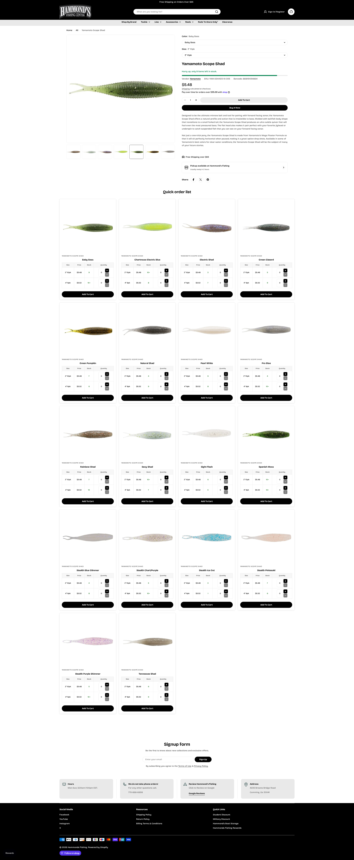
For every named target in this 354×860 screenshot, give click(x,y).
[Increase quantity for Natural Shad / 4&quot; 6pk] (166, 384)
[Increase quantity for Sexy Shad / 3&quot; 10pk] (166, 477)
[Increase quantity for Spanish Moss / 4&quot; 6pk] (285, 488)
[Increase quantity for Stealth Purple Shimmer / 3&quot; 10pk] (107, 685)
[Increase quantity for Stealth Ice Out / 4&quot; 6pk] (226, 591)
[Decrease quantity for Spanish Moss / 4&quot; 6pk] (285, 492)
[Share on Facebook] (193, 179)
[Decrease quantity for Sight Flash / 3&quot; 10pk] (226, 482)
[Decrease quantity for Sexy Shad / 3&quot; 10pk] (166, 482)
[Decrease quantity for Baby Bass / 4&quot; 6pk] (107, 285)
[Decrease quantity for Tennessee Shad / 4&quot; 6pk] (166, 699)
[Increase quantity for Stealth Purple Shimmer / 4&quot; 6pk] (107, 695)
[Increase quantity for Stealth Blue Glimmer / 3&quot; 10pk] (107, 581)
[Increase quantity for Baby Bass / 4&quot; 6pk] (107, 281)
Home (69, 30)
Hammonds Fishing (77, 847)
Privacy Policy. (201, 766)
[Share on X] (200, 179)
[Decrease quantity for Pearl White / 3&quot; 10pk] (226, 378)
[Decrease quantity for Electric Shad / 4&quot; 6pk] (226, 285)
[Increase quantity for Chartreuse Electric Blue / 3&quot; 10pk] (166, 270)
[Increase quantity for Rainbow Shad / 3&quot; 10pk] (107, 477)
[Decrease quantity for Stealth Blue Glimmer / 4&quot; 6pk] (107, 595)
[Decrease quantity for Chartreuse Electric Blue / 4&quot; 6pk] (166, 285)
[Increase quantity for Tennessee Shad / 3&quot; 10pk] (166, 685)
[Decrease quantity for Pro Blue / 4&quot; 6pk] (285, 388)
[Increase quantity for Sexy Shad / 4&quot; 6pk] (166, 488)
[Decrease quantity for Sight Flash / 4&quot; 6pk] (226, 492)
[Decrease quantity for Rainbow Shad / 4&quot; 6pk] (107, 492)
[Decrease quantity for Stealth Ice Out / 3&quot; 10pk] (226, 585)
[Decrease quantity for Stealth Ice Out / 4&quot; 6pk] (226, 595)
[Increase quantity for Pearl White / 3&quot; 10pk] (226, 374)
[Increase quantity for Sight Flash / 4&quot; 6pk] (226, 488)
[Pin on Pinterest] (208, 179)
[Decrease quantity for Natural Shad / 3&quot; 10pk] (166, 378)
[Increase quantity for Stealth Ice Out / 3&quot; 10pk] (226, 581)
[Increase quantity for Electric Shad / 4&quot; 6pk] (226, 281)
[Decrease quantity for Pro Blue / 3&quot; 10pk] (285, 378)
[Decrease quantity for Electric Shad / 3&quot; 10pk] (226, 275)
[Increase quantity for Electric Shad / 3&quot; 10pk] (226, 270)
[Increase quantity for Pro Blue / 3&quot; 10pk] (285, 374)
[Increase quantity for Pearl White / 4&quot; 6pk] (226, 384)
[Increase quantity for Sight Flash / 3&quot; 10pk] (226, 477)
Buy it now (234, 108)
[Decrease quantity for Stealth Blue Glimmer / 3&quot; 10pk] (107, 585)
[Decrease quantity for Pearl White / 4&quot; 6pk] (226, 388)
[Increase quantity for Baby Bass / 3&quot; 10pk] (107, 270)
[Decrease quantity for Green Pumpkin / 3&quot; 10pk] (107, 378)
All (77, 30)
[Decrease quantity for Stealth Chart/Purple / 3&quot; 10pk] (166, 585)
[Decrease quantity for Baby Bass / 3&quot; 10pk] (107, 275)
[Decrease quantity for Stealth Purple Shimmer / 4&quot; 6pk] (107, 699)
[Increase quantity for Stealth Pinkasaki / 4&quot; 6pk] (285, 591)
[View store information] (283, 167)
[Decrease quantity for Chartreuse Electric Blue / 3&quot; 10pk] (166, 275)
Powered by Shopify (98, 847)
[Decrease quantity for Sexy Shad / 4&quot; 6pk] (166, 492)
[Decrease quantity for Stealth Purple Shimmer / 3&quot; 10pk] (107, 689)
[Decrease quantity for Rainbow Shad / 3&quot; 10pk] (107, 482)
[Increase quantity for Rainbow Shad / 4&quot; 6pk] (107, 488)
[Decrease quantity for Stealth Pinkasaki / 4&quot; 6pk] (285, 595)
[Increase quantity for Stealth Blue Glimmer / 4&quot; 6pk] (107, 591)
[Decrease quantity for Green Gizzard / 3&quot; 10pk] (285, 275)
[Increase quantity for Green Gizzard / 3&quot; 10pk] (285, 270)
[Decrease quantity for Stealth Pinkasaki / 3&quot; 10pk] (285, 585)
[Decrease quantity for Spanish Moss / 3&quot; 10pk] (285, 482)
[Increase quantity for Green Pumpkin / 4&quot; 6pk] (107, 384)
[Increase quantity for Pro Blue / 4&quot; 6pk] (285, 384)
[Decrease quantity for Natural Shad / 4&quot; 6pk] (166, 388)
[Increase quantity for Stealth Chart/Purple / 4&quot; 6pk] (166, 591)
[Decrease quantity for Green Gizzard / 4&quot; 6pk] (285, 285)
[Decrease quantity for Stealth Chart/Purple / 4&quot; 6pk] (166, 595)
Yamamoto (195, 79)
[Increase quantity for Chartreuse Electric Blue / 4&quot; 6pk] (166, 281)
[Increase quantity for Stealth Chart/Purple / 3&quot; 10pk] (166, 581)
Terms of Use (184, 766)
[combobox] (177, 12)
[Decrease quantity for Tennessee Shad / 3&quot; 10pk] (166, 689)
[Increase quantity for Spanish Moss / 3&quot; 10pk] (285, 477)
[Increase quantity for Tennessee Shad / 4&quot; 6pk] (166, 695)
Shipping (186, 89)
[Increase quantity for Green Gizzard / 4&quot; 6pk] (285, 281)
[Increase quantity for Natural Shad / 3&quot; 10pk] (166, 374)
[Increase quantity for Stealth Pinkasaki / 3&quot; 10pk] (285, 581)
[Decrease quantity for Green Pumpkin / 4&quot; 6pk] (107, 388)
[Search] (216, 11)
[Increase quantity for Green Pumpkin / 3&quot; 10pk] (107, 374)
